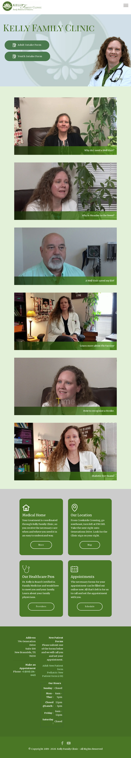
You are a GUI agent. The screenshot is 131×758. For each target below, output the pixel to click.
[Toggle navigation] (125, 5)
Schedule (90, 606)
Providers (41, 606)
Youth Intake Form (30, 56)
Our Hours (54, 683)
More (41, 545)
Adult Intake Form (29, 44)
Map (90, 545)
